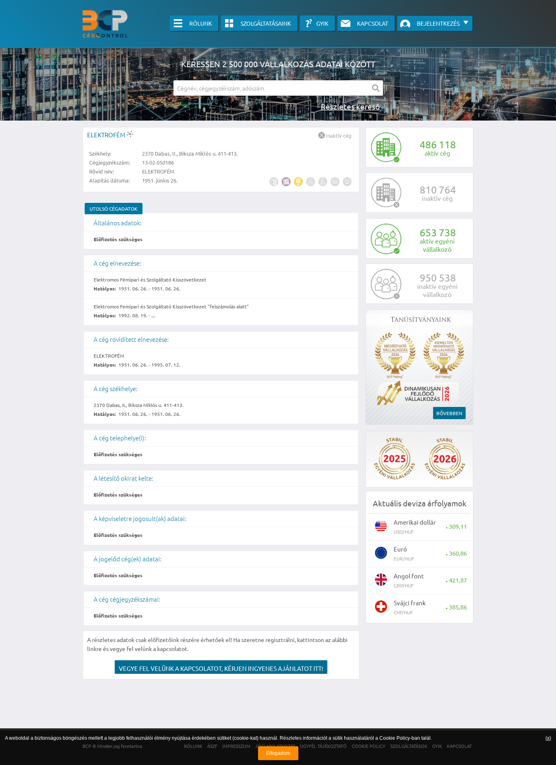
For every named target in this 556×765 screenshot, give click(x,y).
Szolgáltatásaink (266, 23)
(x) (548, 738)
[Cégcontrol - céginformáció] (105, 23)
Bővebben (449, 413)
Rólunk (200, 23)
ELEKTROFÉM (107, 134)
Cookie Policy (394, 738)
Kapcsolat (372, 23)
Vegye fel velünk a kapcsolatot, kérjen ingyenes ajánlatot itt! (221, 668)
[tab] (113, 208)
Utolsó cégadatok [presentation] (114, 208)
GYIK (322, 23)
